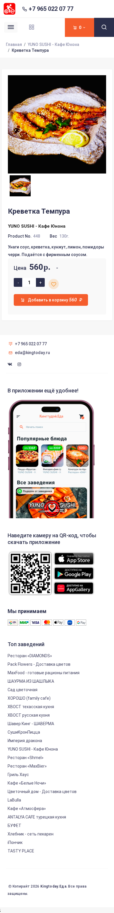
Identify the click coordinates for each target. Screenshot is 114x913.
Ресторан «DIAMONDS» (30, 655)
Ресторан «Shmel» (26, 757)
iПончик (15, 842)
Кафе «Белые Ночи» (27, 783)
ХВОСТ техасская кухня (31, 706)
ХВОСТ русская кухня (29, 715)
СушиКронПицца (24, 732)
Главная (14, 44)
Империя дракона (25, 740)
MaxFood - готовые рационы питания (44, 672)
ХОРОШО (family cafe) (29, 698)
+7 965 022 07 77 (51, 9)
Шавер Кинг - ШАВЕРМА (31, 723)
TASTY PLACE (21, 851)
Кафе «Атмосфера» (27, 808)
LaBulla (14, 800)
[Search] (104, 27)
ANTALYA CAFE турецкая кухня (37, 817)
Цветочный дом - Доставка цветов (42, 791)
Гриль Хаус (18, 774)
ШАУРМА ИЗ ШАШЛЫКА (31, 681)
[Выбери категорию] (32, 27)
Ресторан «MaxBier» (27, 766)
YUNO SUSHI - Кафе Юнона (53, 44)
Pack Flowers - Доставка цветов (39, 664)
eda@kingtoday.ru (32, 352)
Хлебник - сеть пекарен (30, 834)
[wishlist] (54, 284)
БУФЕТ (14, 825)
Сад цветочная (22, 689)
